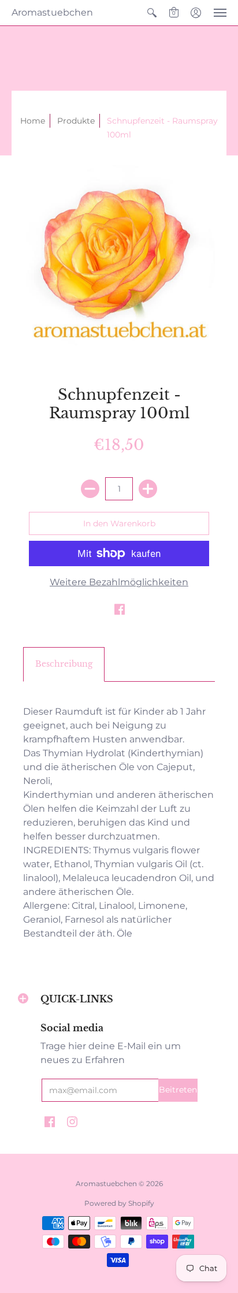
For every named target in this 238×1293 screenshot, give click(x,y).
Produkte (76, 121)
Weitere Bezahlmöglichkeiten (119, 582)
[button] (152, 12)
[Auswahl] (148, 489)
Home (32, 121)
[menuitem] (152, 12)
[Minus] (90, 489)
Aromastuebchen (52, 12)
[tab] (64, 664)
